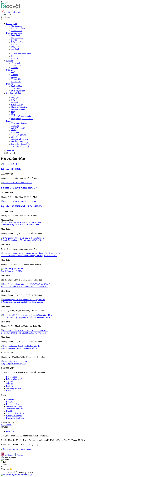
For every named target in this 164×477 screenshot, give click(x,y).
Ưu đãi (9, 411)
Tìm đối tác (15, 88)
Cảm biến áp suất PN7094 (11, 271)
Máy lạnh (15, 100)
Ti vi (13, 51)
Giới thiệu (10, 399)
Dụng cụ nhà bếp (18, 109)
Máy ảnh (14, 44)
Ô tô (13, 72)
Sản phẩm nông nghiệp (20, 146)
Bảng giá (9, 402)
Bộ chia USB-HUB (11, 169)
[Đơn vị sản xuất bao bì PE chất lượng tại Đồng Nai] (22, 238)
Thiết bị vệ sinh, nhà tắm (21, 116)
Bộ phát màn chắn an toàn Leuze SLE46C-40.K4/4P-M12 (24, 286)
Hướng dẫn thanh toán (15, 418)
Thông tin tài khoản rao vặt (17, 413)
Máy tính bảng (17, 37)
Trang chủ (10, 151)
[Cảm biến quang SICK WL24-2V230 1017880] (21, 222)
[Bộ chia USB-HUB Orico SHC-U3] (16, 183)
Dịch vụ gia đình (18, 91)
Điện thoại (15, 35)
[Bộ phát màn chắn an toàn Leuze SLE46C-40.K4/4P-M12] (25, 284)
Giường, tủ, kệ (17, 105)
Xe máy (14, 74)
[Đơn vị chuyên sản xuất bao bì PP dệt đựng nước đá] (23, 300)
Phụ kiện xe (16, 81)
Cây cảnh (15, 137)
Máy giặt (14, 98)
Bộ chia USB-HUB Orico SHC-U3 (19, 187)
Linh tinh (15, 132)
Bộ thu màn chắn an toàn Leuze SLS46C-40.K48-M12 (23, 333)
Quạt (13, 112)
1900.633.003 (6, 425)
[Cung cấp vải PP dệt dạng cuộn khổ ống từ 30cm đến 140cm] (26, 315)
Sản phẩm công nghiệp (20, 144)
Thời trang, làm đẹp (19, 123)
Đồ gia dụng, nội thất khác (22, 118)
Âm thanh (15, 49)
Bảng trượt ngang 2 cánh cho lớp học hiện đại (19, 348)
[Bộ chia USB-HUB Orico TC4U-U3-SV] (19, 201)
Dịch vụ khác (16, 86)
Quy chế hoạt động (14, 406)
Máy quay (15, 47)
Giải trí (14, 130)
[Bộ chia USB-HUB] (10, 164)
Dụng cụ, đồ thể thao (19, 139)
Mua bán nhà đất (18, 28)
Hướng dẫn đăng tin (14, 416)
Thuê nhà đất (16, 30)
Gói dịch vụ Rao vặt (12, 12)
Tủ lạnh (14, 95)
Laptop (14, 40)
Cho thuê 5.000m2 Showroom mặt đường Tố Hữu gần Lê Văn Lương (29, 256)
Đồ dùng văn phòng (19, 142)
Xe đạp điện (16, 79)
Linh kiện (15, 58)
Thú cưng (15, 125)
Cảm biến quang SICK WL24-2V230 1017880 (20, 225)
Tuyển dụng (16, 65)
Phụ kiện (14, 56)
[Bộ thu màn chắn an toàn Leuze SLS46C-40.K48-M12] (24, 330)
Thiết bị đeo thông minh (21, 54)
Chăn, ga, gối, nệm (19, 107)
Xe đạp (14, 77)
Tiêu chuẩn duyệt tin (14, 409)
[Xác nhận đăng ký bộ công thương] (16, 449)
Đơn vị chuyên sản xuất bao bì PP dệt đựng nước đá (22, 302)
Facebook (10, 431)
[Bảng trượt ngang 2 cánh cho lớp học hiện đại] (20, 346)
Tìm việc (14, 68)
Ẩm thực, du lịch (18, 128)
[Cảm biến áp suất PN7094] (12, 269)
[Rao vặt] (10, 8)
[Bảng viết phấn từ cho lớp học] (14, 361)
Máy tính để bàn (17, 42)
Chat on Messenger (24, 475)
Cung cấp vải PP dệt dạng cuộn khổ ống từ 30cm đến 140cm (25, 317)
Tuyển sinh (15, 63)
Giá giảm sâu (16, 26)
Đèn (13, 114)
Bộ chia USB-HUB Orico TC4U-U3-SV (21, 206)
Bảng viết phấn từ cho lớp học (13, 364)
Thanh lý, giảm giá (19, 135)
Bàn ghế (14, 102)
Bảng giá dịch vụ (13, 404)
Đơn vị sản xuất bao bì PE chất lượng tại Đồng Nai (21, 240)
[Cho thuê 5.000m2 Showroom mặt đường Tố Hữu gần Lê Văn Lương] (30, 253)
